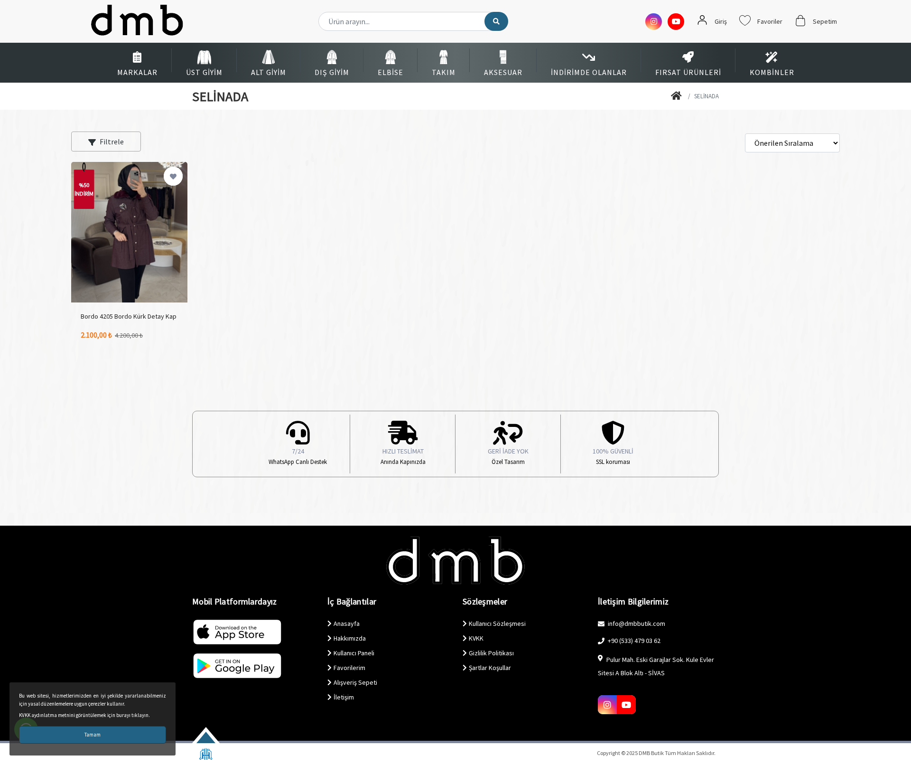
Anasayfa (347, 623)
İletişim (344, 697)
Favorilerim (349, 667)
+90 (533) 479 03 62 (633, 640)
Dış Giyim (332, 72)
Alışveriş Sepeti (355, 682)
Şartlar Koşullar (490, 667)
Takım (444, 72)
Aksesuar (503, 72)
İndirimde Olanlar (589, 72)
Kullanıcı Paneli (354, 653)
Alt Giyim (268, 72)
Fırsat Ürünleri (688, 72)
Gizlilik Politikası (491, 653)
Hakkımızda (350, 638)
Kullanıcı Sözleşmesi (497, 623)
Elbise (390, 72)
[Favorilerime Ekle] (173, 176)
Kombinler (772, 72)
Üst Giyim (204, 72)
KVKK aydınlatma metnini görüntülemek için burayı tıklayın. (84, 715)
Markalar (137, 72)
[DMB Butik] (677, 96)
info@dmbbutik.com (635, 623)
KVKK (476, 638)
